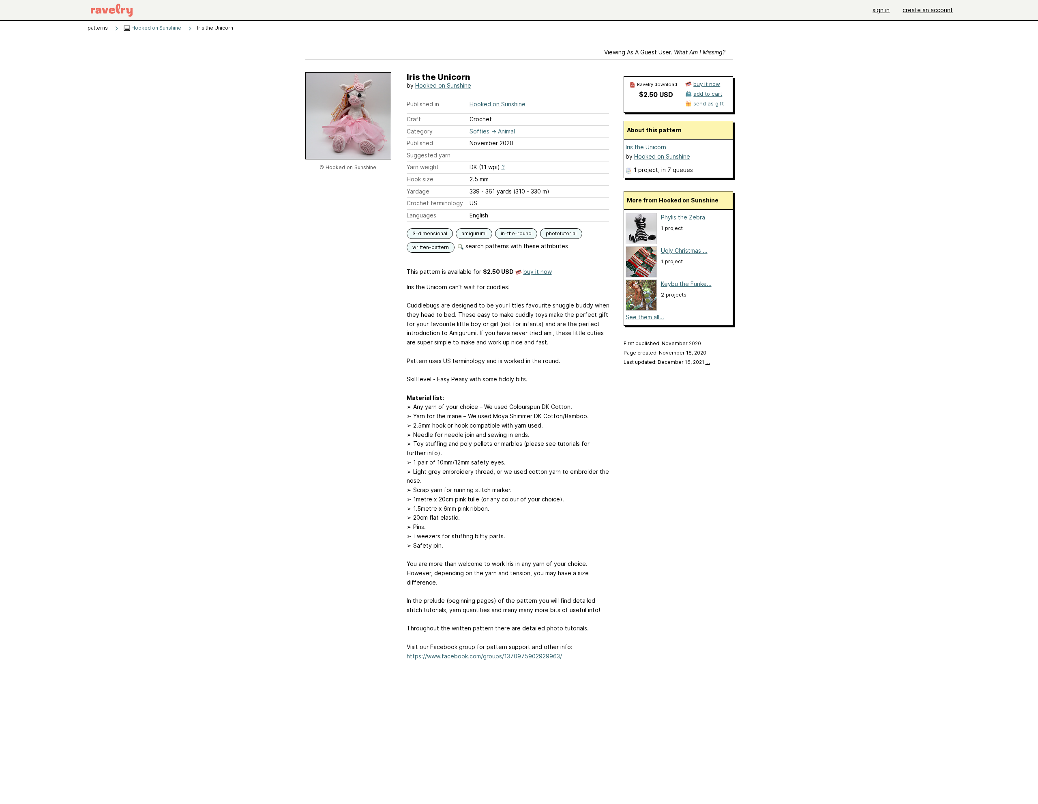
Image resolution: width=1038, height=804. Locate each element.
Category (420, 131)
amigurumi (474, 233)
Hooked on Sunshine (155, 28)
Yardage (418, 191)
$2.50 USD (656, 94)
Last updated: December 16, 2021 (667, 362)
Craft (414, 119)
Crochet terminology (435, 203)
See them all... (645, 317)
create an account (928, 9)
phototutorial (561, 233)
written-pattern (430, 247)
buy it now (537, 271)
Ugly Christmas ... (684, 250)
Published (420, 143)
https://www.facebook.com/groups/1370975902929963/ (484, 656)
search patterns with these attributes (516, 246)
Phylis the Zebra (683, 217)
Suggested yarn (428, 155)
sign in (881, 9)
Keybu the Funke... (686, 283)
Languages (421, 215)
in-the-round (516, 233)
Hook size (420, 179)
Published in (423, 104)
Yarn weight (423, 166)
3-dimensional (429, 233)
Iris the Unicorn (646, 147)
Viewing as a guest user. (664, 52)
